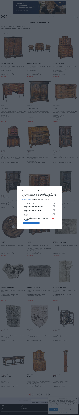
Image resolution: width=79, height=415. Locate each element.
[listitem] (39, 203)
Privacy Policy (46, 227)
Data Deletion (32, 227)
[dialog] (39, 207)
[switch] (53, 206)
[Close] (59, 188)
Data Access (39, 227)
